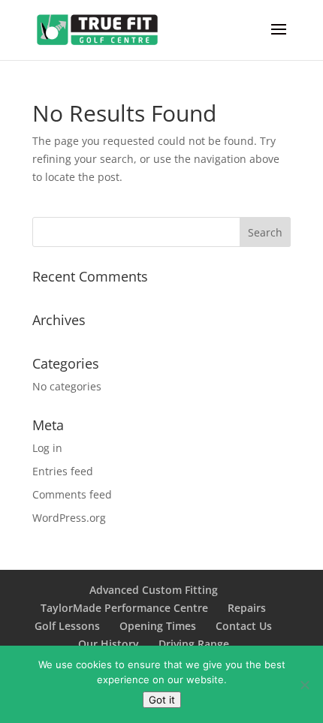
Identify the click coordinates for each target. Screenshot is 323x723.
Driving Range (193, 644)
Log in (47, 448)
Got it (162, 700)
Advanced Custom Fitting (153, 590)
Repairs (247, 608)
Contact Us (244, 626)
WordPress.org (69, 518)
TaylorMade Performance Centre (124, 608)
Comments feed (72, 494)
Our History (108, 644)
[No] (304, 684)
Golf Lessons (67, 626)
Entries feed (62, 471)
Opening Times (157, 626)
